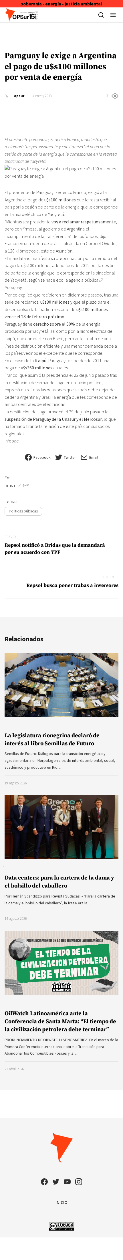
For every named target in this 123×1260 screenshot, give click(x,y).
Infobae (12, 441)
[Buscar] (101, 14)
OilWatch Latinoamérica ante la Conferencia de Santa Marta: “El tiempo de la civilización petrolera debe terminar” (60, 1021)
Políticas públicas (23, 511)
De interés (17, 485)
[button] (113, 14)
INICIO (61, 1202)
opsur (19, 95)
